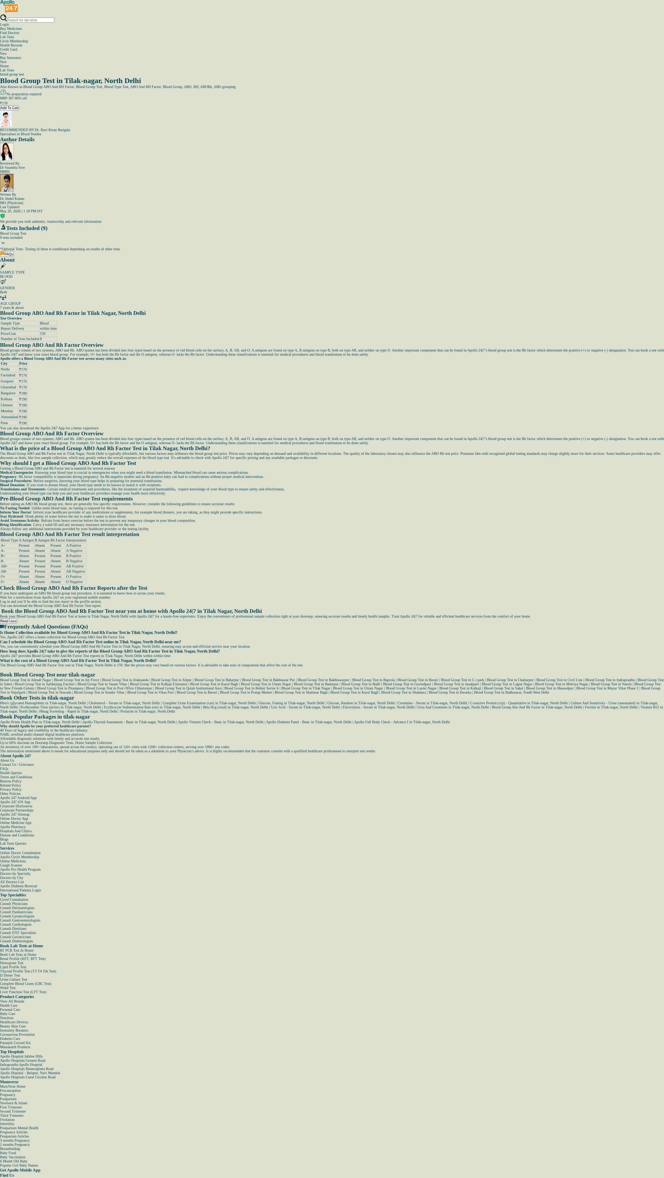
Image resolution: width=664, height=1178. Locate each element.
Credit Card (8, 52)
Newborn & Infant (13, 1103)
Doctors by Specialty (15, 874)
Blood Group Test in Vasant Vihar (102, 684)
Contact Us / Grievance (17, 765)
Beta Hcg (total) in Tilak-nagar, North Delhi (235, 707)
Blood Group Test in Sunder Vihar (99, 692)
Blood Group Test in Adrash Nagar (25, 680)
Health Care (8, 1005)
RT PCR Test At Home (16, 950)
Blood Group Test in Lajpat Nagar (507, 684)
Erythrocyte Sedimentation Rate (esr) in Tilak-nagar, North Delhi (152, 707)
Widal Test (8, 988)
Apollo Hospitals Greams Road (22, 1060)
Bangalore (8, 393)
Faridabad (8, 375)
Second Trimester (13, 1111)
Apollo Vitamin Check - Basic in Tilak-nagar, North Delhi (221, 722)
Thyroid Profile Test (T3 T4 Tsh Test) (28, 971)
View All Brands (12, 1001)
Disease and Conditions (17, 835)
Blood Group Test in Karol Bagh (214, 684)
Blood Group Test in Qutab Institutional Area (188, 688)
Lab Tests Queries (13, 843)
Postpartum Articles (14, 1136)
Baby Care (7, 1014)
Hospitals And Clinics (16, 831)
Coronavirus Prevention (17, 1035)
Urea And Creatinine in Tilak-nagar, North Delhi (453, 707)
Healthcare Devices (14, 1022)
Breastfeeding (10, 1149)
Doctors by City (11, 878)
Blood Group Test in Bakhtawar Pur (268, 680)
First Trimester (11, 1107)
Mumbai (7, 411)
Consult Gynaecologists (17, 916)
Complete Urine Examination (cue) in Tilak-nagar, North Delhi (209, 703)
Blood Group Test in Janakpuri (456, 684)
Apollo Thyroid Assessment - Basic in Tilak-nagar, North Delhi (128, 722)
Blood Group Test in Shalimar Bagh (301, 692)
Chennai (7, 405)
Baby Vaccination (12, 1157)
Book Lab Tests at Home (18, 955)
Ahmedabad (9, 417)
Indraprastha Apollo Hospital (21, 1065)
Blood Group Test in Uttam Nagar (266, 684)
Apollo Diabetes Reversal (18, 886)
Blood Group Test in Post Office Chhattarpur (119, 688)
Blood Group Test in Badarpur (316, 684)
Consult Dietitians (13, 929)
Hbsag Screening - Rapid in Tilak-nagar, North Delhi (78, 711)
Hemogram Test (11, 963)
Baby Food (8, 1153)
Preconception (10, 1091)
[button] (332, 632)
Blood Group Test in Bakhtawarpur (323, 680)
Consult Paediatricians (16, 912)
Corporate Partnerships (16, 810)
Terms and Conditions (16, 777)
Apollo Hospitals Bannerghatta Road (26, 1069)
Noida (5, 369)
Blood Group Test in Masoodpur (549, 688)
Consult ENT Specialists (18, 933)
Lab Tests (7, 37)
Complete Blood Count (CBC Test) (25, 984)
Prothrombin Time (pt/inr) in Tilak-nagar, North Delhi (60, 707)
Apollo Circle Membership (19, 857)
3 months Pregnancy (15, 1140)
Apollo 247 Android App (18, 798)
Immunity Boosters (14, 1030)
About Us (7, 760)
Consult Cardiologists (15, 924)
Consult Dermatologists (17, 908)
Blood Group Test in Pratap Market (246, 692)
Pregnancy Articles (13, 1132)
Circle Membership (14, 41)
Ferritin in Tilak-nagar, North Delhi (611, 707)
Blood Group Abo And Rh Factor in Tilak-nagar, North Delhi (537, 707)
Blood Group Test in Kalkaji (460, 688)
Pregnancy (7, 1095)
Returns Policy (11, 781)
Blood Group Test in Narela (611, 684)
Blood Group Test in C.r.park (462, 680)
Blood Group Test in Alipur (171, 680)
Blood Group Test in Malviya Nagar (561, 684)
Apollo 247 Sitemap (15, 814)
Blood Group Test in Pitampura (60, 688)
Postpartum (8, 1099)
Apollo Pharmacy (13, 827)
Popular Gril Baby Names (19, 1165)
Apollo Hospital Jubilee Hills (21, 1056)
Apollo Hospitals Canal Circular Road (28, 1077)
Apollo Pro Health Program (20, 869)
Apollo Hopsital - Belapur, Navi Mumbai (30, 1073)
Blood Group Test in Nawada (49, 692)
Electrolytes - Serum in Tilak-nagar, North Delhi (378, 707)
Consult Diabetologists (16, 941)
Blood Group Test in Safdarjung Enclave (45, 684)
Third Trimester (12, 1116)
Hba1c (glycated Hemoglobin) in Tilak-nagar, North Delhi (43, 703)
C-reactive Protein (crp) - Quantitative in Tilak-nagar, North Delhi (519, 703)
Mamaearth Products (15, 1047)
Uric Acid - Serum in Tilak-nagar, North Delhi (305, 707)
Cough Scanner (11, 865)
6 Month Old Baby (13, 1161)
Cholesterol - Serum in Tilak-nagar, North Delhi (124, 703)
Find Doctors (9, 33)
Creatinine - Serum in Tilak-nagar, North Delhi (432, 703)
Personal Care (10, 1010)
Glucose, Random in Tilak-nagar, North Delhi (361, 703)
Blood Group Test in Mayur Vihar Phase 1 (607, 688)
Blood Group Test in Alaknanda (125, 680)
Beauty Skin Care (13, 1026)
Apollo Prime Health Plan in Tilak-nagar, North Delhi (40, 722)
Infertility (7, 1124)
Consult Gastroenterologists (20, 920)
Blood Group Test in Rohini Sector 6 (251, 688)
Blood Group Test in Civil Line (559, 680)
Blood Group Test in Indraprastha (610, 680)
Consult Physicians (13, 904)
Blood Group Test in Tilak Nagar (305, 688)
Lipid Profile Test (13, 967)
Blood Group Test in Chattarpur (510, 680)
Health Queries (11, 773)
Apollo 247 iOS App (15, 802)
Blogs (4, 839)
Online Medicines (13, 861)
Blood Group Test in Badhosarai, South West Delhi (511, 692)
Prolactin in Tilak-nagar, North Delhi (147, 711)
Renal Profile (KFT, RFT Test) (23, 959)
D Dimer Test (10, 975)
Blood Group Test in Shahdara (403, 692)
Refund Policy (10, 785)
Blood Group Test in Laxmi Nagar (411, 688)
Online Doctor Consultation (20, 853)
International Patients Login (20, 890)
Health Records (11, 45)
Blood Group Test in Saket (503, 688)
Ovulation (7, 1120)
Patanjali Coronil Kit (15, 1043)
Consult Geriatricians (15, 937)
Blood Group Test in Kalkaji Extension (158, 684)
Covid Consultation (14, 900)
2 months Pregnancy (15, 1145)
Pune (4, 423)
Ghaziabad (8, 387)
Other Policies (10, 794)
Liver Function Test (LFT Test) (23, 992)
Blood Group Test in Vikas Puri (150, 692)
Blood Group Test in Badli (360, 684)
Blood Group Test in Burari (418, 680)
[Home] (9, 12)
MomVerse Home (12, 1086)
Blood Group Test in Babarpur (217, 680)
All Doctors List (12, 882)
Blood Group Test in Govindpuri (407, 684)
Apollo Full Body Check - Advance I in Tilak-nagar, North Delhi (402, 722)
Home (4, 66)
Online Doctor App (14, 819)
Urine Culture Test (13, 979)
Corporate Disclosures (16, 806)
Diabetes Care (10, 1039)
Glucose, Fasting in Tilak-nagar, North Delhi (291, 703)
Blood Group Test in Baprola (373, 680)
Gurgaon (7, 381)
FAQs (4, 769)
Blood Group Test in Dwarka (450, 692)
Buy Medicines (11, 29)
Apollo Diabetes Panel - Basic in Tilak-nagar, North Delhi (308, 722)
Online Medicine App (15, 823)
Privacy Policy (11, 789)
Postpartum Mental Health (19, 1128)
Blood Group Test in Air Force (76, 680)
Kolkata (6, 399)
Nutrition (6, 1018)
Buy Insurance (10, 60)
